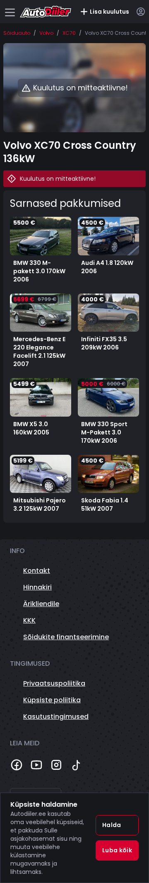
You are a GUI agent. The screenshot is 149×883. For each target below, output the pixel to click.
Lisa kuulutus (109, 11)
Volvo (46, 33)
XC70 (69, 33)
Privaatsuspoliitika (54, 683)
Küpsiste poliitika (52, 700)
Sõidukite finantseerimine (66, 637)
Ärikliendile (41, 604)
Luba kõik (117, 850)
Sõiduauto (16, 33)
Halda (111, 825)
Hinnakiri (37, 587)
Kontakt (36, 570)
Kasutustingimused (56, 716)
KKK (29, 620)
